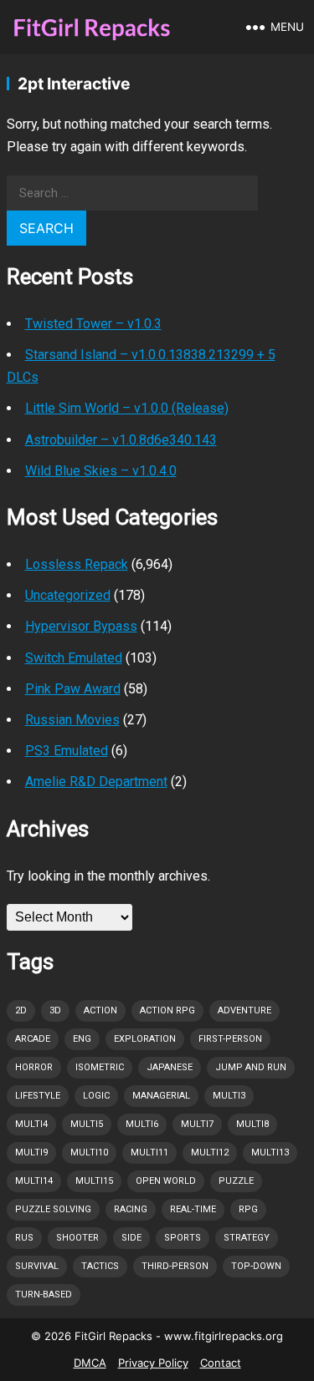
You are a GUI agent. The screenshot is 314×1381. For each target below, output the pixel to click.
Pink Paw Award (73, 689)
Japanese (170, 1067)
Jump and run (250, 1067)
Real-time (193, 1209)
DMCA (90, 1362)
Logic (96, 1095)
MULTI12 (210, 1152)
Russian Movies (72, 720)
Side (131, 1237)
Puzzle (236, 1180)
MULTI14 (34, 1180)
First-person (230, 1038)
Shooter (77, 1237)
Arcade (32, 1038)
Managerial (161, 1095)
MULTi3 (229, 1095)
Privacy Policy (153, 1362)
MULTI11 (149, 1152)
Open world (166, 1180)
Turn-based (43, 1294)
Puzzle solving (53, 1209)
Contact (220, 1362)
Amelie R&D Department (96, 782)
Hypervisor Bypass (81, 626)
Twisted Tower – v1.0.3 (93, 324)
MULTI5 (86, 1124)
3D (55, 1010)
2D (21, 1010)
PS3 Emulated (66, 751)
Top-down (256, 1266)
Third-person (175, 1266)
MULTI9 (31, 1152)
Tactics (100, 1266)
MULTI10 (89, 1152)
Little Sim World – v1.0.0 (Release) (127, 408)
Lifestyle (37, 1095)
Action (100, 1010)
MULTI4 (31, 1124)
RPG (248, 1209)
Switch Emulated (73, 658)
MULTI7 (197, 1124)
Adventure (244, 1010)
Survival (37, 1266)
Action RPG (167, 1010)
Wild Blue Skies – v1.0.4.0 (101, 471)
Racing (130, 1209)
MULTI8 (252, 1124)
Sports (182, 1237)
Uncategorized (68, 595)
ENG (82, 1038)
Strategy (247, 1237)
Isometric (99, 1067)
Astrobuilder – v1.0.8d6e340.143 (121, 440)
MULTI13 (270, 1152)
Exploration (145, 1038)
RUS (24, 1237)
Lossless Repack (76, 564)
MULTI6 (142, 1124)
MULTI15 (94, 1180)
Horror (34, 1067)
